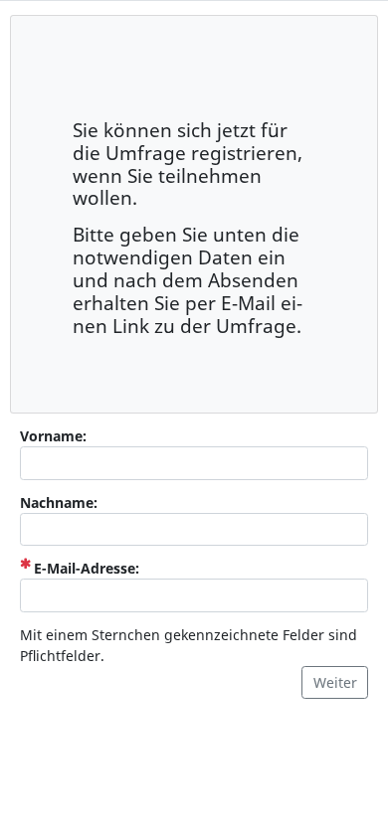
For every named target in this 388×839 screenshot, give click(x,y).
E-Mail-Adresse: (86, 568)
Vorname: (53, 435)
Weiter (335, 682)
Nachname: (58, 502)
